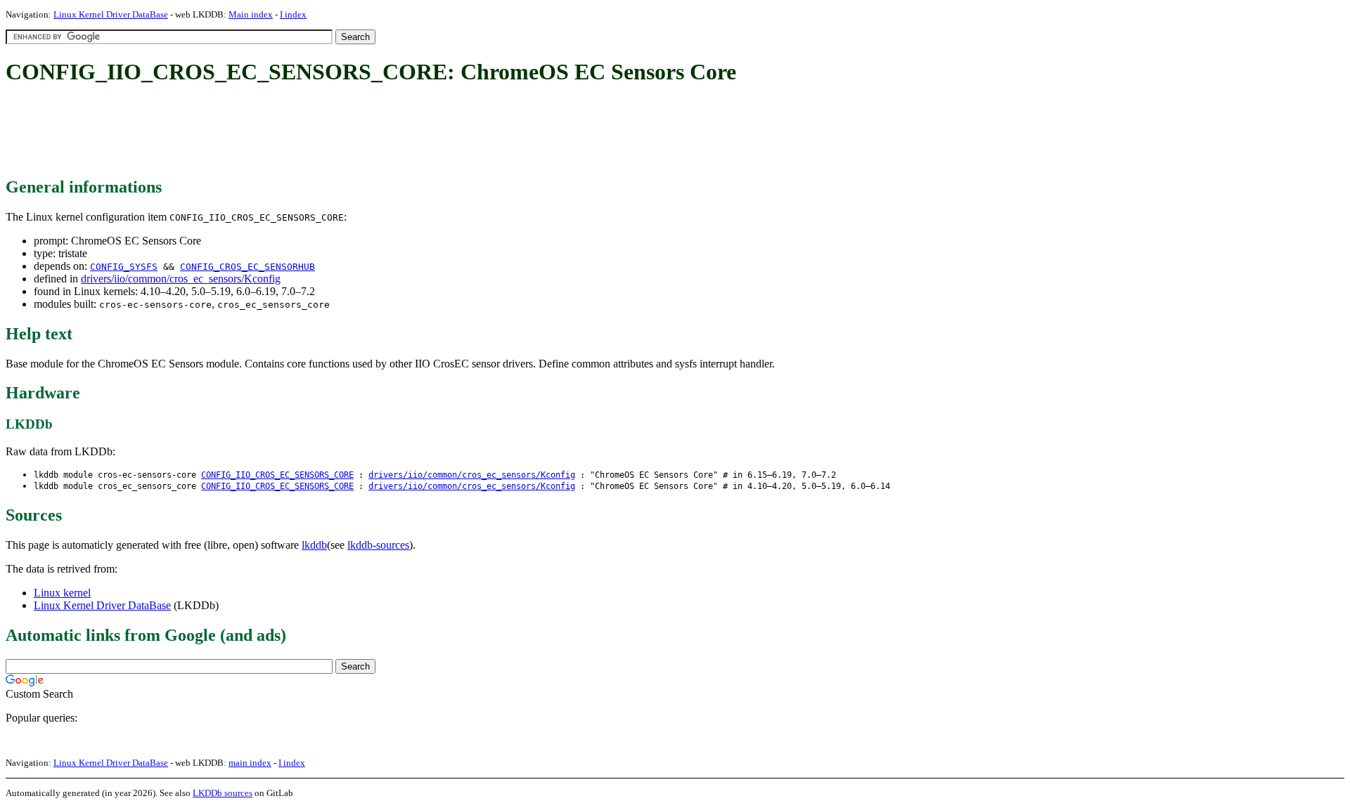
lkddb (314, 545)
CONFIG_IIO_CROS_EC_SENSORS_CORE (277, 475)
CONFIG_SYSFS (124, 266)
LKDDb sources (222, 793)
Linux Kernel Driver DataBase (110, 14)
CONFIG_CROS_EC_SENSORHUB (247, 266)
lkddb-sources (378, 545)
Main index (251, 14)
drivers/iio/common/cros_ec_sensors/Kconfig (181, 279)
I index (293, 14)
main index (250, 762)
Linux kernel (62, 593)
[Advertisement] (262, 132)
